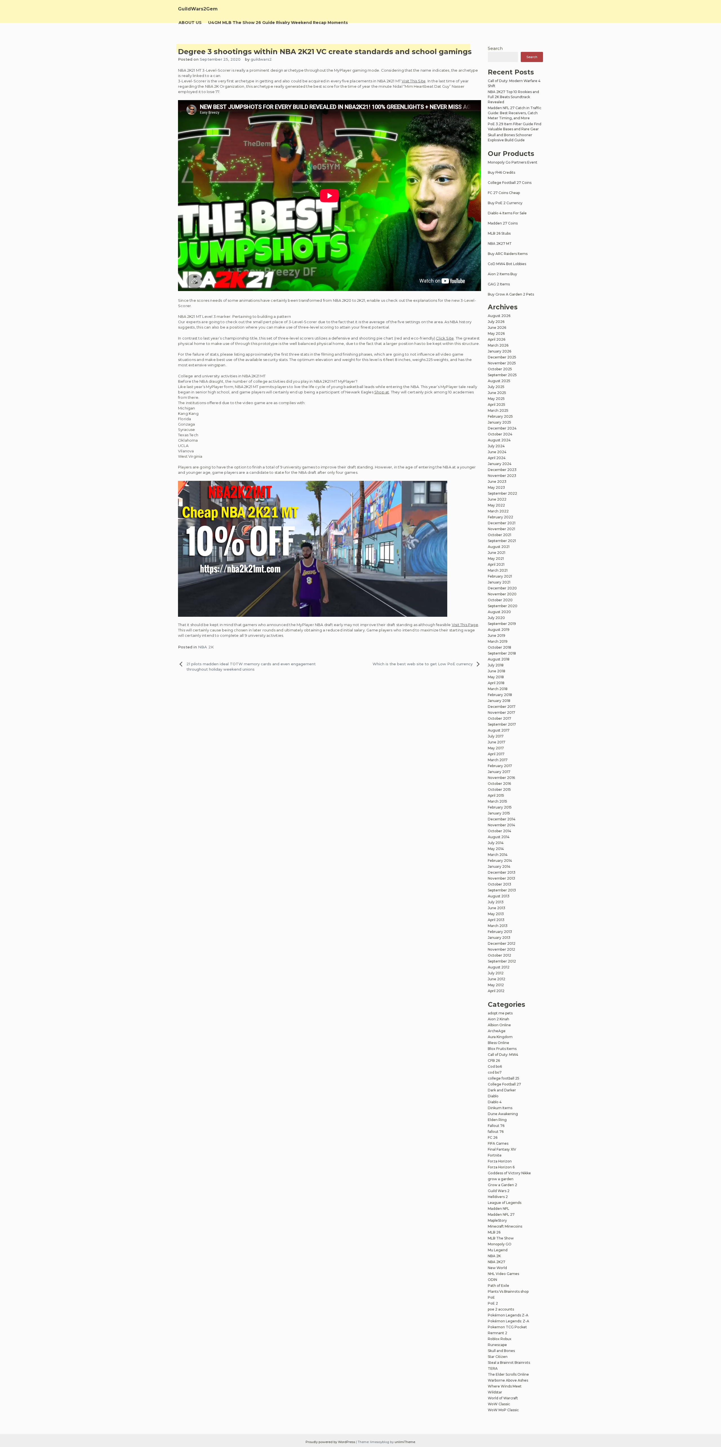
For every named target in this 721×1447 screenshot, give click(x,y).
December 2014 (501, 819)
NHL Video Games (503, 1274)
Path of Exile (498, 1285)
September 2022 (502, 493)
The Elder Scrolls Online (508, 1374)
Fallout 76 (496, 1126)
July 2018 (496, 665)
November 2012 (501, 949)
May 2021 (496, 558)
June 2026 (497, 327)
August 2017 (498, 730)
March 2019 (498, 641)
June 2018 (496, 671)
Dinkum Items (500, 1108)
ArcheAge (497, 1031)
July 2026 (496, 322)
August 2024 (499, 440)
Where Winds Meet (505, 1386)
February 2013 (500, 932)
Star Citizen (498, 1357)
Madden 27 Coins (503, 223)
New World (497, 1268)
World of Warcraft (503, 1398)
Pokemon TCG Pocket (507, 1327)
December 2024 (502, 428)
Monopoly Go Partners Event (512, 162)
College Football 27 (504, 1084)
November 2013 (501, 878)
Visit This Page (465, 624)
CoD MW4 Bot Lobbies (507, 264)
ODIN (492, 1280)
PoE (491, 1297)
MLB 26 (494, 1232)
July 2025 (496, 387)
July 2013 (496, 902)
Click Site (445, 338)
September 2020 (502, 606)
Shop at (381, 392)
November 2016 (501, 778)
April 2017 (496, 754)
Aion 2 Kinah (498, 1019)
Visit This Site (414, 81)
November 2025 (502, 363)
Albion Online (499, 1025)
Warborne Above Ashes (508, 1380)
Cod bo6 (495, 1066)
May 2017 (496, 748)
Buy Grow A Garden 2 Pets (511, 294)
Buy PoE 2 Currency (505, 203)
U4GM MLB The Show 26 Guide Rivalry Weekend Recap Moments (278, 22)
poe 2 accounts (501, 1309)
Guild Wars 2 (498, 1191)
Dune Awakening (503, 1114)
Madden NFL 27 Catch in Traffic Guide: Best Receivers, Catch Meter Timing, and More (514, 113)
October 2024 (500, 434)
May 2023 (496, 487)
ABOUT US (190, 22)
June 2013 (496, 908)
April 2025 (496, 404)
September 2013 (502, 890)
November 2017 (501, 712)
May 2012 (496, 985)
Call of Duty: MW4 (503, 1054)
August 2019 (498, 629)
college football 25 (503, 1078)
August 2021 (498, 547)
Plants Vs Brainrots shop (508, 1291)
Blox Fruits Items (502, 1049)
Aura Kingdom (500, 1037)
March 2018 (498, 689)
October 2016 (499, 783)
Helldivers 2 (498, 1197)
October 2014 (499, 831)
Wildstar (495, 1392)
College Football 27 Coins (509, 182)
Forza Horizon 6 (501, 1167)
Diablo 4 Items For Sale (507, 213)
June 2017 (496, 742)
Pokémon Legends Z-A (508, 1315)
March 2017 (498, 760)
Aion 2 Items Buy (502, 274)
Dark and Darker (502, 1090)
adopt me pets (500, 1013)
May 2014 (496, 849)
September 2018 (502, 653)
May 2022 (496, 505)
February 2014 (500, 860)
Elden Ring (497, 1120)
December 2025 (502, 357)
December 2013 (501, 872)
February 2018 (500, 695)
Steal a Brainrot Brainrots (509, 1362)
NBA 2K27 (496, 1262)
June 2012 (496, 979)
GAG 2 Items (499, 284)
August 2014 (498, 837)
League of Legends (504, 1203)
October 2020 (500, 600)
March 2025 (498, 410)
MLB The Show (501, 1238)
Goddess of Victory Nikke (509, 1173)
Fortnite (495, 1155)
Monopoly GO (499, 1244)
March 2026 (498, 345)
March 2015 (497, 801)
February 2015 (500, 807)
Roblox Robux (499, 1339)
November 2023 (502, 475)
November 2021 (501, 529)
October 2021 (499, 535)
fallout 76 (496, 1131)
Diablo (493, 1096)
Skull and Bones (501, 1351)
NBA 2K (206, 647)
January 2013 (499, 937)
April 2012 (496, 991)
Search (495, 48)
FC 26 (492, 1137)
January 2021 (499, 582)
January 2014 (499, 866)
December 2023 (502, 470)
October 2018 (499, 647)
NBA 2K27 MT (500, 243)
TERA (493, 1368)
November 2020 (502, 594)
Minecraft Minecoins (505, 1226)
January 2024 (499, 464)
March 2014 (498, 855)
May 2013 (496, 914)
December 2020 (502, 588)
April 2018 (496, 683)
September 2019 (502, 624)
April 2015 (496, 795)
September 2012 (502, 961)
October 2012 (499, 955)
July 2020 (496, 618)
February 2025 (500, 416)
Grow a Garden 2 (502, 1185)
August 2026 (499, 316)
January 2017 (499, 772)
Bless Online (498, 1043)
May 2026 (496, 333)
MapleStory (497, 1220)
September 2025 (502, 375)
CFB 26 (494, 1060)
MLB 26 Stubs (499, 233)
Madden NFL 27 (501, 1214)
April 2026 (496, 339)
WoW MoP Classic (503, 1410)
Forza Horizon (500, 1161)
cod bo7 (495, 1072)
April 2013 (496, 920)
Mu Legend (498, 1250)
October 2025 (500, 369)
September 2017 (502, 724)
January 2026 (499, 351)
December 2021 (501, 523)
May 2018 (496, 677)
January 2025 (499, 422)
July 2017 (496, 736)
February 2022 (500, 517)
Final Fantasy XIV (502, 1149)
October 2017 (499, 718)
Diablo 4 (495, 1102)
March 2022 (498, 511)
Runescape (497, 1345)
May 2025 (496, 399)
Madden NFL (498, 1208)
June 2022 (497, 499)
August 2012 (498, 967)
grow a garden (500, 1179)
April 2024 (497, 458)
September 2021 (502, 541)
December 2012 (501, 943)
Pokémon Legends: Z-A (508, 1321)
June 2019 (496, 635)
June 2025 (497, 393)
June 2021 (496, 552)
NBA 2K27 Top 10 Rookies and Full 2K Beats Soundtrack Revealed (513, 97)
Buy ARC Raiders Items (508, 254)
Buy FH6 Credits (501, 172)
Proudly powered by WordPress (331, 1442)
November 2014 (501, 825)
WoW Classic (499, 1404)
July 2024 (496, 446)
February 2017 (500, 766)
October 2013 (499, 884)
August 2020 (499, 612)
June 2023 (497, 481)
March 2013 (498, 926)
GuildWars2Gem (198, 9)
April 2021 (496, 564)
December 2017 (501, 706)
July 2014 (496, 843)
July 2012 (496, 973)
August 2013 (498, 896)
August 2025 (499, 381)
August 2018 (498, 659)
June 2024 (497, 452)
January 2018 (499, 701)
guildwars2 (261, 59)
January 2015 (499, 813)
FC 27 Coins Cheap (504, 193)
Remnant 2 (497, 1333)
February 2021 (500, 576)
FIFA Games (498, 1143)
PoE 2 (493, 1303)
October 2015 (499, 789)
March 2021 (498, 570)
